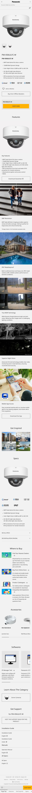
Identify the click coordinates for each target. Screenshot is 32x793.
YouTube (16, 777)
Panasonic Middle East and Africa (8, 5)
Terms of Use (20, 779)
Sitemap (26, 779)
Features (11, 791)
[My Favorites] (29, 8)
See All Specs (6, 533)
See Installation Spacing (9, 538)
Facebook (8, 777)
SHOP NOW (27, 787)
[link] (5, 736)
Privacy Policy (12, 779)
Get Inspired (19, 791)
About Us (6, 779)
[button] (4, 46)
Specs (27, 791)
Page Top (3, 791)
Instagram (23, 777)
